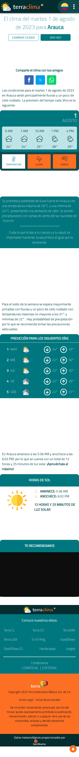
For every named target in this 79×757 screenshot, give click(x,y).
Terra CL (9, 630)
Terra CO (38, 630)
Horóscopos (47, 648)
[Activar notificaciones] (73, 749)
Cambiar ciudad (23, 37)
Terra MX (69, 630)
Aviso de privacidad (48, 699)
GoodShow (67, 639)
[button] (74, 6)
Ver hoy (55, 37)
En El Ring (38, 639)
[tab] (13, 161)
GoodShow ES (13, 648)
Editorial (49, 667)
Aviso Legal (26, 699)
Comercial (30, 667)
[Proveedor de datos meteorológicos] (39, 742)
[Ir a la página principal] (22, 6)
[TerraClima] (64, 6)
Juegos (70, 648)
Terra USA (10, 639)
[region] (39, 55)
